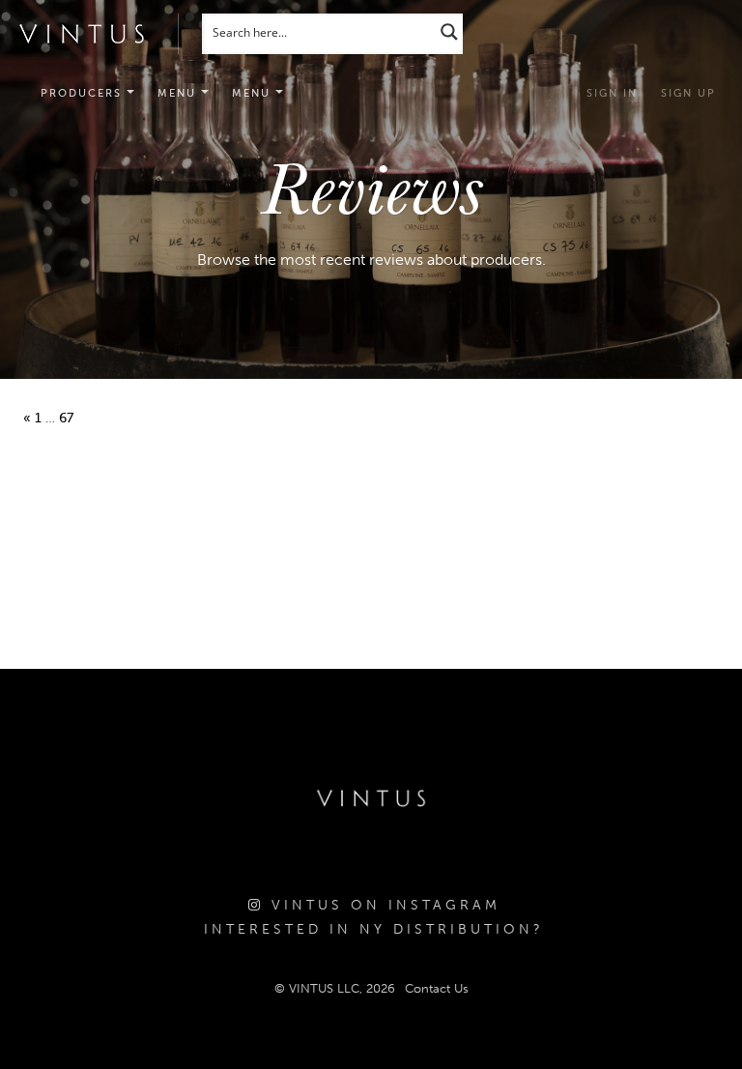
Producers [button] (84, 93)
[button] (183, 94)
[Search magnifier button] (449, 31)
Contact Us (437, 988)
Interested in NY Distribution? (374, 929)
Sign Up (688, 93)
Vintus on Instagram (382, 905)
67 (66, 418)
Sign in (612, 93)
